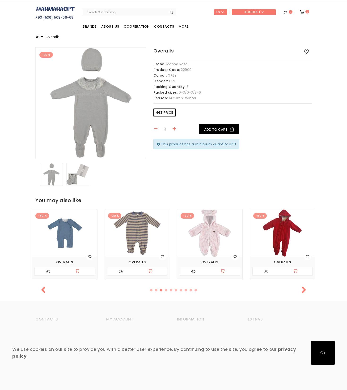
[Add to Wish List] (306, 51)
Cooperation (137, 26)
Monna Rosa (177, 64)
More (184, 26)
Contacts (164, 26)
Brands (90, 26)
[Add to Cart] (79, 271)
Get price (164, 112)
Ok (323, 352)
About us (110, 26)
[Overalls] (90, 102)
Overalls (53, 37)
